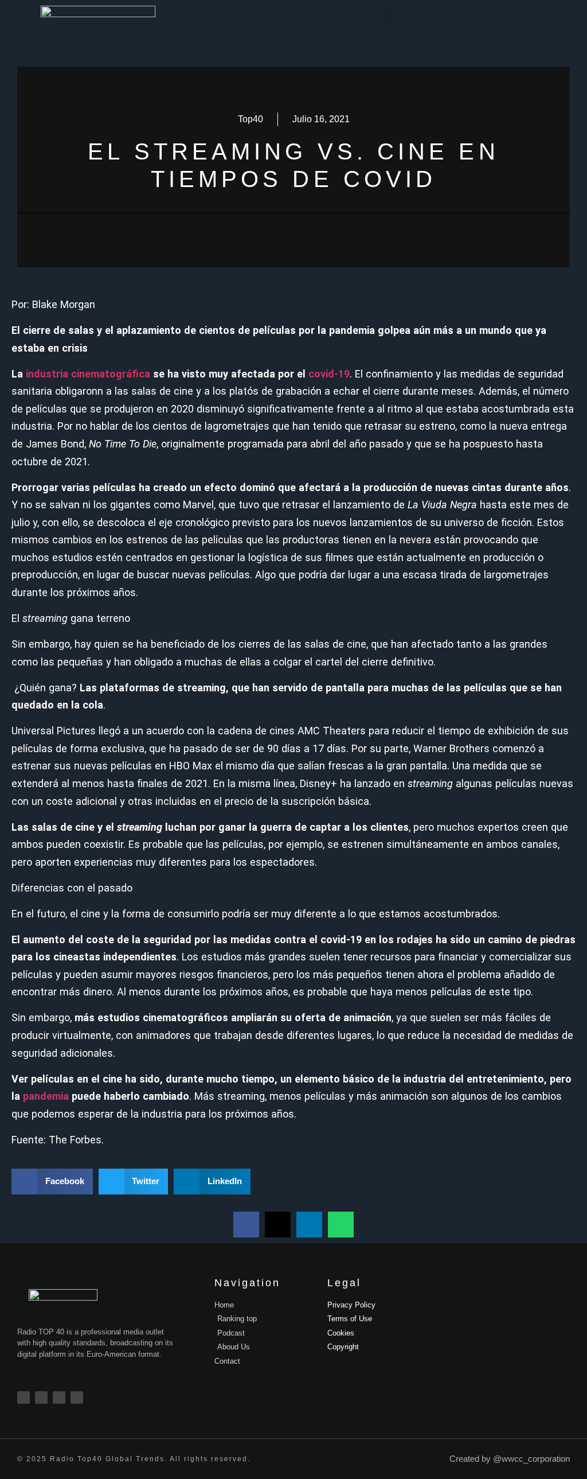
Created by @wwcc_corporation (509, 1459)
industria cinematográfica (88, 374)
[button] (391, 15)
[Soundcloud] (77, 1397)
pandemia (46, 1096)
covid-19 (329, 374)
